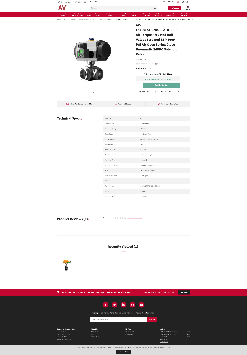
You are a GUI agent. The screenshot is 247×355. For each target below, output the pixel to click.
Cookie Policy (61, 332)
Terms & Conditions (64, 339)
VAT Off (94, 2)
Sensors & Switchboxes (170, 14)
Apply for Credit (165, 91)
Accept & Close (123, 352)
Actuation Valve (62, 8)
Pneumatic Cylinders (146, 14)
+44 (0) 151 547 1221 (89, 292)
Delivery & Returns (63, 334)
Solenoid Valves (123, 14)
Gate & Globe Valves (134, 14)
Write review (161, 64)
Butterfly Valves (98, 14)
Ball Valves (89, 14)
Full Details (164, 342)
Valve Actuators (158, 14)
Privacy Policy (62, 337)
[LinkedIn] (123, 305)
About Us (94, 332)
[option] (79, 104)
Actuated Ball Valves (63, 14)
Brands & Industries (184, 14)
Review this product (134, 218)
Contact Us (174, 8)
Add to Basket (161, 85)
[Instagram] (132, 305)
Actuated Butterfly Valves (77, 14)
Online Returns (130, 334)
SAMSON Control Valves (110, 14)
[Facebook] (105, 305)
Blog (92, 334)
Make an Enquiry (143, 91)
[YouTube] (141, 305)
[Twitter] (114, 305)
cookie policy (166, 348)
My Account (129, 332)
